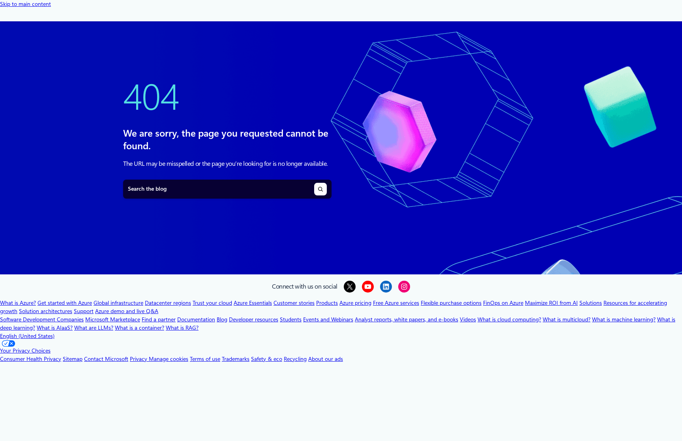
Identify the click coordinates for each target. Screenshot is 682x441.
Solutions (590, 303)
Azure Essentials (253, 303)
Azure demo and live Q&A (126, 311)
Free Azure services (396, 303)
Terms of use (205, 359)
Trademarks (235, 359)
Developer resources (253, 319)
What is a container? (139, 328)
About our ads (325, 359)
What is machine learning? (624, 319)
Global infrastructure (118, 303)
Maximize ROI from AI (551, 303)
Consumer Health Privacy (30, 359)
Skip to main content (25, 4)
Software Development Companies (42, 319)
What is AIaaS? (55, 328)
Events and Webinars (328, 319)
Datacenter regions (168, 303)
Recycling (295, 359)
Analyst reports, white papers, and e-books (406, 319)
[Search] (320, 189)
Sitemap (72, 359)
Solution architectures (45, 311)
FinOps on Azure (503, 303)
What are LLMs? (93, 328)
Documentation (196, 319)
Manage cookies (168, 359)
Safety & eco (266, 359)
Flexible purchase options (451, 303)
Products (327, 303)
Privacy (139, 359)
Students (291, 319)
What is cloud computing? (509, 319)
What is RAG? (182, 328)
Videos (468, 319)
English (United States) (27, 336)
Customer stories (294, 303)
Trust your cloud (212, 303)
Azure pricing (355, 303)
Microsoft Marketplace (112, 319)
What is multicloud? (566, 319)
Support (84, 311)
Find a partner (159, 319)
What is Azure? (18, 303)
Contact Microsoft (106, 359)
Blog (222, 319)
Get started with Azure (64, 303)
